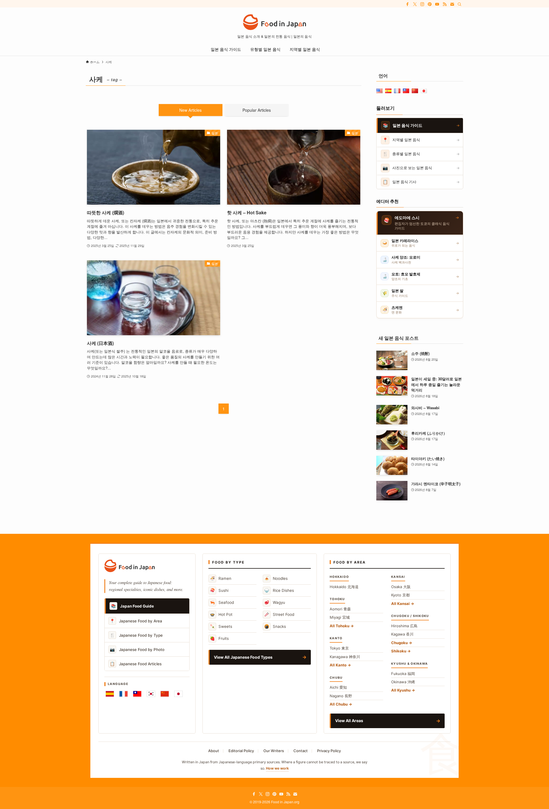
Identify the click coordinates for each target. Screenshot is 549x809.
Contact (300, 750)
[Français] (123, 694)
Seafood (222, 602)
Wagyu (274, 602)
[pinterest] (429, 4)
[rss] (444, 4)
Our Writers (273, 750)
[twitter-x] (415, 4)
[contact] (452, 4)
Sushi (219, 590)
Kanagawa (345, 656)
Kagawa (402, 634)
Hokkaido (344, 586)
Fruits (219, 638)
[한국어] (151, 694)
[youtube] (437, 4)
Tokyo (339, 648)
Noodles (276, 578)
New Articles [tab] (190, 110)
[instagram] (422, 4)
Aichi (338, 687)
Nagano (341, 696)
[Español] (109, 694)
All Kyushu (401, 690)
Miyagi (340, 617)
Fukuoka (403, 673)
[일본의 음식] (274, 22)
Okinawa (403, 682)
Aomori (340, 609)
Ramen (220, 578)
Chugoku (399, 642)
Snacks (275, 626)
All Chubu (339, 704)
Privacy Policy (329, 750)
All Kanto (338, 665)
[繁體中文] (137, 694)
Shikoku (398, 651)
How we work (277, 768)
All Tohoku (339, 626)
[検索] (459, 4)
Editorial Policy (241, 750)
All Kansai (400, 603)
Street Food (279, 614)
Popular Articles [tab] (256, 110)
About (213, 750)
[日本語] (178, 694)
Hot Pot (221, 614)
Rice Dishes (279, 590)
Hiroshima (404, 626)
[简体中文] (164, 694)
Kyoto (400, 595)
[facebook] (407, 4)
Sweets (221, 626)
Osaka (401, 586)
